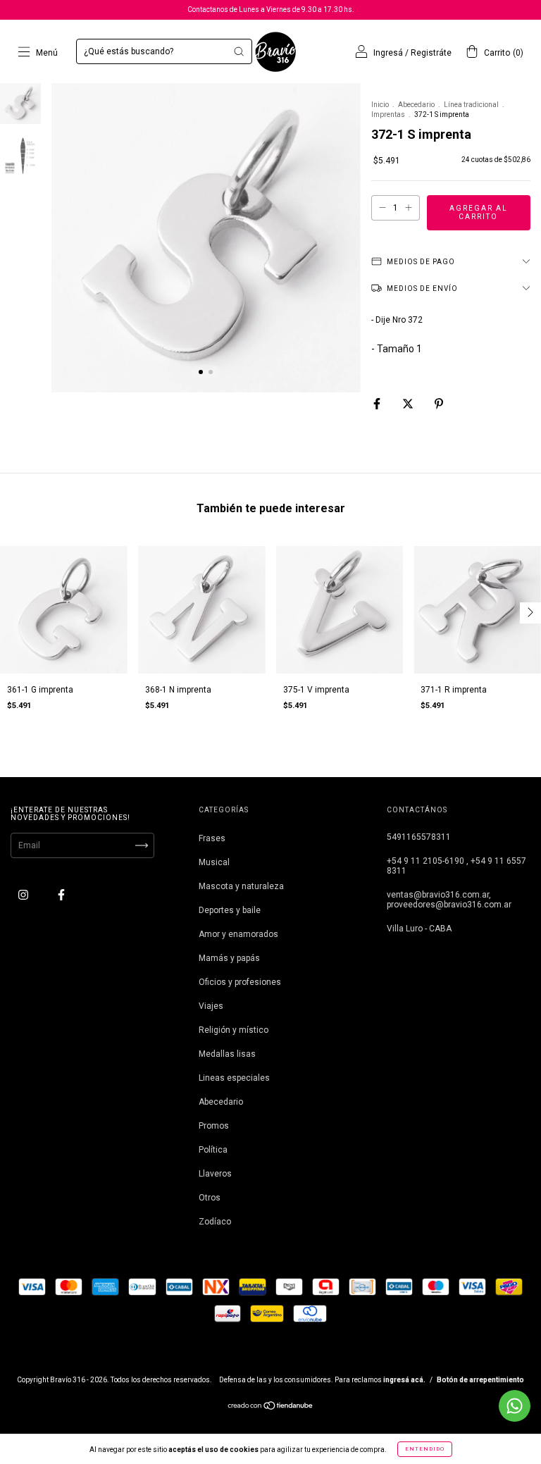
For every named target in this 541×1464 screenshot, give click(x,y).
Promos (214, 1126)
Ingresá (388, 53)
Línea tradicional (471, 104)
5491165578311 (419, 837)
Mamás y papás (229, 958)
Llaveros (215, 1174)
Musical (214, 862)
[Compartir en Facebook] (378, 404)
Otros (209, 1198)
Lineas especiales (234, 1078)
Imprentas (388, 114)
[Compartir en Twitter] (409, 404)
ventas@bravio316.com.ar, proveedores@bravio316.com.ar (449, 900)
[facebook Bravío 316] (61, 895)
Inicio (380, 104)
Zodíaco (215, 1222)
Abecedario (416, 104)
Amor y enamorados (238, 934)
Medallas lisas (227, 1054)
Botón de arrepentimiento (480, 1380)
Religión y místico (233, 1030)
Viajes (211, 1006)
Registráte (431, 53)
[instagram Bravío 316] (24, 895)
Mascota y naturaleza (241, 886)
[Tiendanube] (271, 1408)
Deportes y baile (230, 910)
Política (213, 1150)
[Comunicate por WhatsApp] (514, 1406)
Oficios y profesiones (240, 982)
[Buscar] (239, 51)
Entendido (424, 1449)
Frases (212, 838)
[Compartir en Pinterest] (438, 404)
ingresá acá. (404, 1380)
